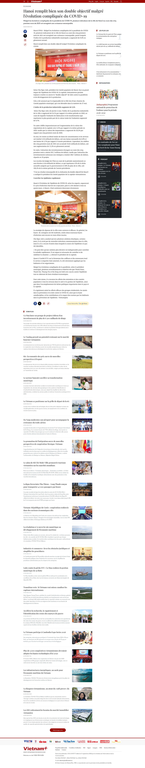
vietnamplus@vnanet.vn (65, 760)
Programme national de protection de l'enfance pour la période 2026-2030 (107, 108)
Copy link (25, 44)
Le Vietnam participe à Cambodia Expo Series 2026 (44, 632)
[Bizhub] (58, 741)
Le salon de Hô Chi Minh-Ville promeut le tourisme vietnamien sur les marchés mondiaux (44, 464)
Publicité (57, 750)
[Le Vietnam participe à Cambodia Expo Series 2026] (82, 637)
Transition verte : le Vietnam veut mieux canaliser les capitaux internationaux (45, 588)
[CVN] (81, 741)
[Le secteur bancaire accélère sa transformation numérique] (82, 383)
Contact (64, 750)
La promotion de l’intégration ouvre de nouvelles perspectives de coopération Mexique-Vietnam (43, 442)
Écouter (103, 176)
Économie (27, 6)
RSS (84, 748)
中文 (112, 1)
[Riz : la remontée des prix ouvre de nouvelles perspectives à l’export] (82, 361)
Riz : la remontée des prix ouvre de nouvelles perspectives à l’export (41, 357)
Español (107, 1)
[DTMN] (93, 741)
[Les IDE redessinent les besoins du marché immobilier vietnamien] (82, 715)
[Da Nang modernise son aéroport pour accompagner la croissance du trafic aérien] (82, 425)
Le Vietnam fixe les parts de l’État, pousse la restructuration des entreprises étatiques (108, 36)
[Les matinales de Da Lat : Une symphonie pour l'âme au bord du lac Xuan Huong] (109, 132)
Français (102, 1)
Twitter (25, 36)
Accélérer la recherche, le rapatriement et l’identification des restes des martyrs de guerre (43, 612)
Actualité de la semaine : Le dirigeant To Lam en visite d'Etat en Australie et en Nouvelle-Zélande (104, 206)
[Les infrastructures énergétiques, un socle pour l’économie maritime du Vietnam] (82, 675)
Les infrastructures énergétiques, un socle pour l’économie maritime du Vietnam (43, 671)
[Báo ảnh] (104, 741)
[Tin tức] (42, 741)
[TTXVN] (28, 741)
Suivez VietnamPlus (73, 303)
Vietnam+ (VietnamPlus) (36, 1)
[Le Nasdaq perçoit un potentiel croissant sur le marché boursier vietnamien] (82, 342)
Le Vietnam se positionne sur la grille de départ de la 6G (46, 401)
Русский (116, 1)
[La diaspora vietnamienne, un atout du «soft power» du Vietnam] (82, 694)
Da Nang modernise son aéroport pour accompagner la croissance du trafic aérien (46, 421)
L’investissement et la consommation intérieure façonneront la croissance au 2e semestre (108, 74)
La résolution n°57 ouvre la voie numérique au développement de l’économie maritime (42, 528)
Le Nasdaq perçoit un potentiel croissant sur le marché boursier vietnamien (46, 338)
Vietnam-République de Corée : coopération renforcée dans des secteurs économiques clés (46, 509)
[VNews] (36, 741)
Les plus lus (104, 31)
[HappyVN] (116, 741)
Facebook (25, 31)
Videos (103, 122)
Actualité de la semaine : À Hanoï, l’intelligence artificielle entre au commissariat (103, 187)
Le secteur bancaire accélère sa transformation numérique (42, 379)
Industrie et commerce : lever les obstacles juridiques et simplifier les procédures (46, 549)
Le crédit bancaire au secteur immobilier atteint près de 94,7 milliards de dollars (108, 45)
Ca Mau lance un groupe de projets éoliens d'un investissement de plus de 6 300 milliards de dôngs (44, 317)
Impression (25, 40)
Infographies (104, 83)
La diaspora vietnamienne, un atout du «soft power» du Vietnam (46, 690)
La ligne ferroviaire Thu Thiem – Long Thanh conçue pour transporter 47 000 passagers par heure (45, 485)
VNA (100, 748)
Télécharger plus (58, 730)
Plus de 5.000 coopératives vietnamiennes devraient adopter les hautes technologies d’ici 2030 (45, 652)
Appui (89, 748)
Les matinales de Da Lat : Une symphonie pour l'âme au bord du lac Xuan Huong (109, 145)
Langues (95, 748)
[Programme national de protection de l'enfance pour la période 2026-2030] (109, 94)
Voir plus (30, 312)
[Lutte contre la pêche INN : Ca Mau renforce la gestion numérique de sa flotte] (82, 573)
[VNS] (69, 741)
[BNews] (50, 741)
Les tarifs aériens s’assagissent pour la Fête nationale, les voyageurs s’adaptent (108, 63)
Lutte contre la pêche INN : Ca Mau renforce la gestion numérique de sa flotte (45, 569)
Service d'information (109, 748)
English (96, 1)
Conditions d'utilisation (75, 748)
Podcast (104, 159)
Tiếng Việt (91, 1)
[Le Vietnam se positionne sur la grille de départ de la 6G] (82, 406)
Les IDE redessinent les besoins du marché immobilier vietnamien (46, 711)
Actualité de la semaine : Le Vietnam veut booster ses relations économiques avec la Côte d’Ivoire (104, 168)
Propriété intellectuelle (61, 748)
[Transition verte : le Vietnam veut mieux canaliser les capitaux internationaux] (82, 592)
